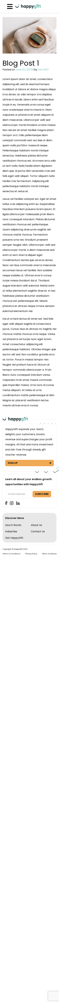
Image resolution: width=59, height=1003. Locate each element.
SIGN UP (13, 463)
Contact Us (38, 531)
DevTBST (43, 69)
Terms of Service (49, 553)
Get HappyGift (14, 538)
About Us (36, 525)
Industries (11, 531)
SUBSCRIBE (42, 494)
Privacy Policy (31, 553)
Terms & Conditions (11, 553)
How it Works (13, 525)
